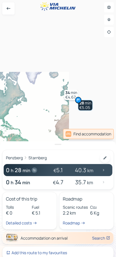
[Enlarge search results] (58, 144)
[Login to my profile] (109, 7)
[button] (85, 105)
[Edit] (105, 158)
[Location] (109, 32)
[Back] (8, 8)
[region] (58, 128)
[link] (88, 134)
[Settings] (109, 20)
